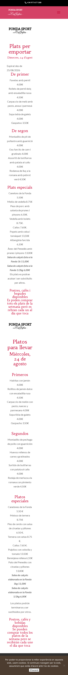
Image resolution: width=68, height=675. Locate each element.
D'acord (34, 670)
